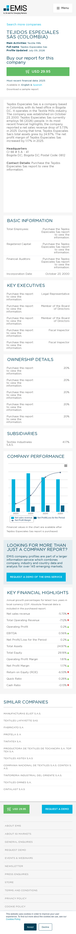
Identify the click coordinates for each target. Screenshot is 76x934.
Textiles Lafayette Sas (21, 720)
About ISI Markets (18, 834)
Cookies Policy (13, 918)
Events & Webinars (19, 858)
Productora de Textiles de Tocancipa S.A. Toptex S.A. (37, 750)
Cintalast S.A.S (14, 789)
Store (9, 882)
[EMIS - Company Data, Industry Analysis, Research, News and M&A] (15, 9)
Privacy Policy (16, 898)
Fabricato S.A (14, 727)
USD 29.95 (41, 71)
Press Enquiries (16, 874)
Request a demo (57, 809)
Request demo (15, 850)
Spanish (37, 85)
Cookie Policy (15, 906)
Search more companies (24, 24)
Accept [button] (30, 926)
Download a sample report (23, 89)
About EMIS (13, 826)
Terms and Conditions (21, 890)
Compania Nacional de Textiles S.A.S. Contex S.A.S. (38, 767)
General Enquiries (19, 842)
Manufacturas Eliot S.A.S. (22, 713)
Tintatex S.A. (12, 741)
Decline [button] (45, 926)
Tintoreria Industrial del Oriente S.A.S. (33, 775)
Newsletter (14, 866)
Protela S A (12, 734)
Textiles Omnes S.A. (17, 782)
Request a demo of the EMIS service (36, 577)
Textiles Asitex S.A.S (18, 758)
